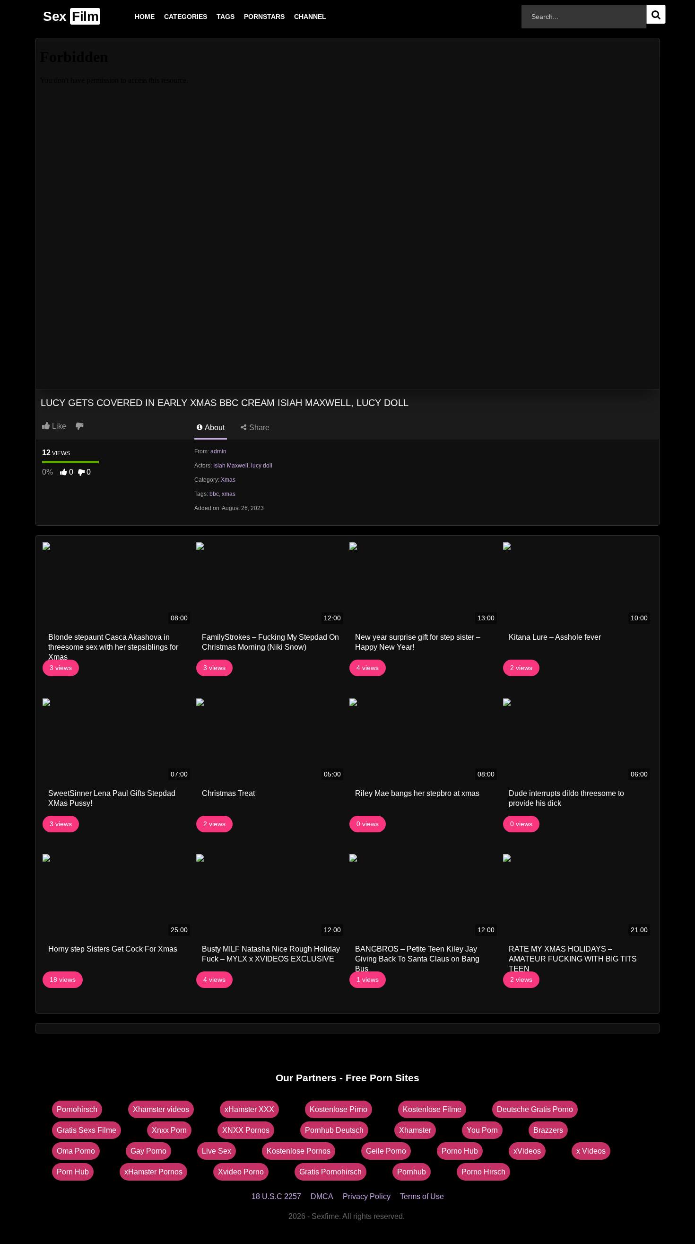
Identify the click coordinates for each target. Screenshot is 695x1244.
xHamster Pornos (153, 1172)
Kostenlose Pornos (298, 1151)
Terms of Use (422, 1196)
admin (218, 451)
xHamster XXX (249, 1109)
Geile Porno (386, 1151)
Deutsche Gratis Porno (535, 1109)
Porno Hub (460, 1151)
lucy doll (261, 465)
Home (129, 16)
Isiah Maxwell (230, 465)
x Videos (591, 1151)
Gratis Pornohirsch (330, 1172)
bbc (214, 494)
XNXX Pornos (245, 1130)
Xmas (228, 479)
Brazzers (548, 1130)
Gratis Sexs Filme (86, 1130)
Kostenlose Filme (432, 1109)
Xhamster (415, 1130)
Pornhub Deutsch (334, 1130)
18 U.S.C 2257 (276, 1196)
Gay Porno (148, 1151)
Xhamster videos (161, 1109)
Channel (295, 16)
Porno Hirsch (483, 1172)
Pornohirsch (77, 1109)
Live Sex (216, 1151)
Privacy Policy (367, 1196)
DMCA (322, 1196)
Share (258, 427)
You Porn (482, 1130)
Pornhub (411, 1172)
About (214, 427)
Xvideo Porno (241, 1172)
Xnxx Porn (169, 1130)
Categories (170, 16)
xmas (228, 494)
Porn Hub (73, 1172)
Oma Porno (76, 1151)
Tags (210, 16)
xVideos (527, 1151)
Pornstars (249, 16)
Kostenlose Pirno (338, 1109)
